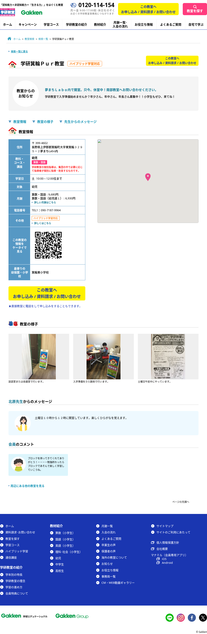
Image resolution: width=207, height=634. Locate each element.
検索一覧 (43, 39)
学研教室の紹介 (76, 24)
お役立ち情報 (144, 24)
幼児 (58, 558)
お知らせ (107, 564)
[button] (148, 177)
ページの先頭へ (180, 502)
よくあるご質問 (170, 24)
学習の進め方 (13, 587)
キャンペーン (28, 24)
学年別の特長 (13, 574)
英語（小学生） (65, 545)
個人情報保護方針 (167, 542)
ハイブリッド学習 (16, 551)
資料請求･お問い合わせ (20, 532)
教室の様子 (45, 121)
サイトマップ (164, 526)
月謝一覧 (107, 526)
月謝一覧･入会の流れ (120, 24)
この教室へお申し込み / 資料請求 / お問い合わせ (148, 9)
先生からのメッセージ (80, 121)
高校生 (59, 571)
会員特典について (16, 593)
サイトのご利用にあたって (173, 532)
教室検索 (29, 39)
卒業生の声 (108, 545)
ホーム (7, 24)
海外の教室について (114, 557)
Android (167, 563)
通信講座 (11, 557)
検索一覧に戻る (19, 51)
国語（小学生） (65, 539)
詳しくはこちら (42, 223)
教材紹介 (100, 24)
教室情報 (19, 121)
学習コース (51, 24)
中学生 (59, 564)
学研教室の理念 (15, 581)
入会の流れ (108, 532)
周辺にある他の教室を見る (27, 486)
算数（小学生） (65, 533)
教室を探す (195, 11)
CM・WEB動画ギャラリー (118, 583)
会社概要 (162, 549)
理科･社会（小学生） (68, 552)
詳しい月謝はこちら (45, 202)
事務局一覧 (108, 576)
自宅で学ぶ (196, 24)
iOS (164, 559)
